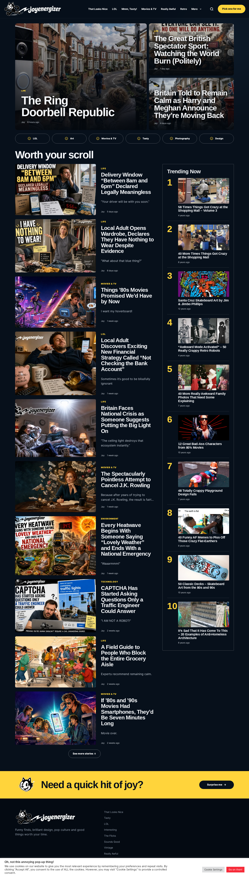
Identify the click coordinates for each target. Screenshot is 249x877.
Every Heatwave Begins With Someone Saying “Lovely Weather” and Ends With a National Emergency (126, 539)
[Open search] (212, 9)
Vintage (108, 847)
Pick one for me (231, 8)
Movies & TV (148, 8)
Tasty (146, 138)
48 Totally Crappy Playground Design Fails (200, 492)
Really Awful (168, 8)
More (194, 8)
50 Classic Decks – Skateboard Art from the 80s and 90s (201, 585)
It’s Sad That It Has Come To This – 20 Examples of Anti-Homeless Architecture (202, 634)
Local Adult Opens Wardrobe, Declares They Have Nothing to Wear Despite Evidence (127, 239)
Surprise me (216, 784)
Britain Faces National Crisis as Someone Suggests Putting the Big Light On (126, 419)
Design (219, 138)
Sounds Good (112, 841)
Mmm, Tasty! (129, 8)
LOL (114, 8)
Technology (109, 581)
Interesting (110, 829)
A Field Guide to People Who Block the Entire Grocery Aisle (123, 655)
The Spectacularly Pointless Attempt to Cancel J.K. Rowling (126, 479)
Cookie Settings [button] (213, 869)
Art (72, 138)
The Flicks (110, 835)
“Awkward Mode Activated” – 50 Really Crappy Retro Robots (202, 348)
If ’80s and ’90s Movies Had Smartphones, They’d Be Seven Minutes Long (127, 711)
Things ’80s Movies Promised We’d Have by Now (126, 295)
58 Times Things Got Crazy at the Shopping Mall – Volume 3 (203, 209)
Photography (182, 138)
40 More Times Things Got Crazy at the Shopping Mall (202, 255)
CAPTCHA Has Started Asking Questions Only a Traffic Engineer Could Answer (122, 599)
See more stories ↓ (84, 753)
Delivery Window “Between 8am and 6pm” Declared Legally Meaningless (126, 183)
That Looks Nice (98, 8)
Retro (183, 8)
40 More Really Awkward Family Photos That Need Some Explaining (202, 397)
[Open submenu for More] (200, 9)
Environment (109, 518)
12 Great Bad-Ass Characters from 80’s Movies (200, 445)
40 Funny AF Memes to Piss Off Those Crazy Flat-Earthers (201, 539)
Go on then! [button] (235, 869)
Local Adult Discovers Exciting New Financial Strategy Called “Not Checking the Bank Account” (126, 354)
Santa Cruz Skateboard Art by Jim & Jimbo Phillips (203, 302)
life (103, 168)
